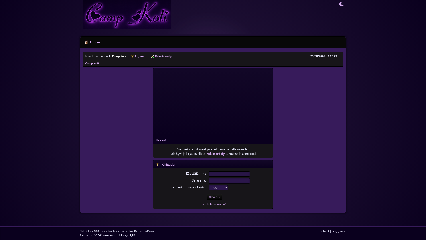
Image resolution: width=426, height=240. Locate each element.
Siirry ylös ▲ (339, 231)
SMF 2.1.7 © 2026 (89, 231)
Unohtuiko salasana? (213, 204)
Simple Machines (110, 231)
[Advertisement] (213, 102)
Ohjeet (325, 231)
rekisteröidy (216, 154)
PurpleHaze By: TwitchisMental (137, 231)
